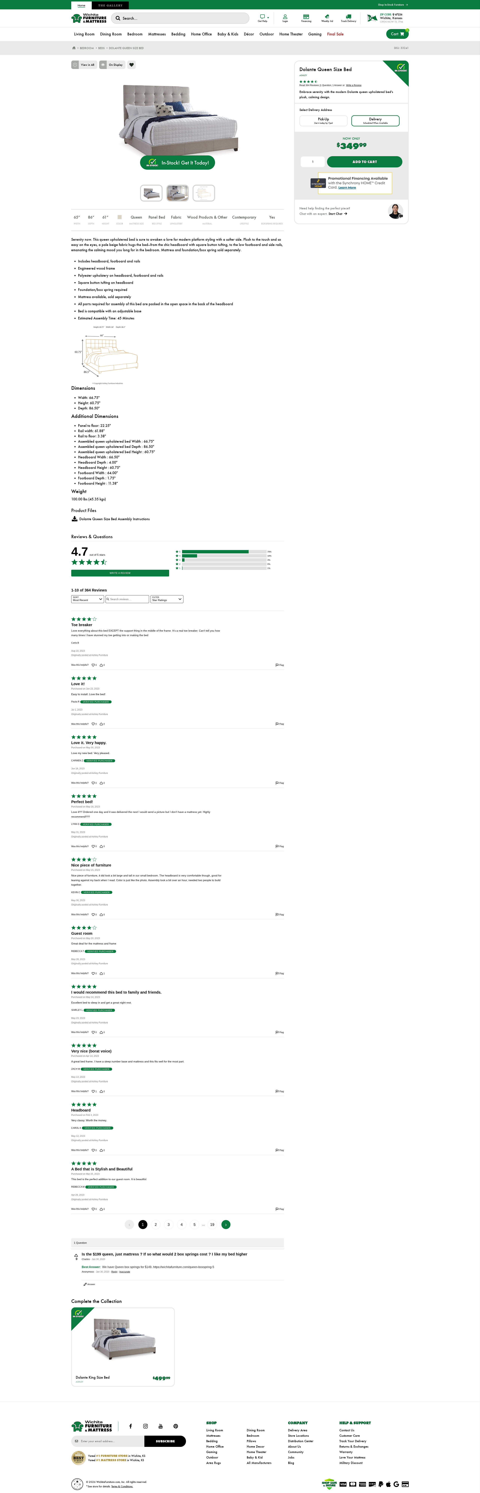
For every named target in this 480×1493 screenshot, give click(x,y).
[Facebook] (130, 1426)
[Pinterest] (175, 1426)
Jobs (291, 1457)
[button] (224, 551)
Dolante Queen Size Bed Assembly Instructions (114, 519)
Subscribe (165, 1441)
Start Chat (335, 214)
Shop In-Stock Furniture (391, 4)
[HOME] (73, 48)
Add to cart (364, 162)
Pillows (251, 1441)
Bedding (212, 1441)
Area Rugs (213, 1463)
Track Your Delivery (352, 1441)
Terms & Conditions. (122, 1486)
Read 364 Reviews (309, 85)
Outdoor (212, 1457)
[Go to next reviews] (226, 1224)
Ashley (79, 1382)
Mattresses (213, 1436)
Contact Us (346, 1430)
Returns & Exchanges (353, 1446)
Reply (114, 1271)
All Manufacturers (259, 1463)
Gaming (211, 1452)
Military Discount (350, 1463)
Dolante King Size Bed (93, 1377)
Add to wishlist (131, 65)
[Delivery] (375, 121)
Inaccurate (124, 1271)
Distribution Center (300, 1441)
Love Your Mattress (352, 1457)
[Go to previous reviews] (129, 1224)
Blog (291, 1463)
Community (296, 1452)
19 (212, 1224)
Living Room (214, 1430)
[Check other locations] (323, 121)
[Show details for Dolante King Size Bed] (123, 1338)
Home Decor (255, 1446)
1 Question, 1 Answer (331, 85)
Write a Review (120, 573)
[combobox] (180, 18)
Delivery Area (297, 1430)
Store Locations (298, 1436)
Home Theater (256, 1452)
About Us (294, 1446)
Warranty (346, 1452)
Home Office (215, 1446)
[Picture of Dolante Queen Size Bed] (151, 193)
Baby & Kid (255, 1457)
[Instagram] (145, 1426)
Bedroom (253, 1436)
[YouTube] (160, 1426)
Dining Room (256, 1430)
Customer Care (349, 1436)
